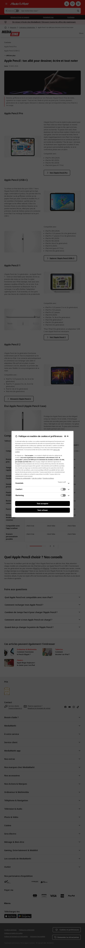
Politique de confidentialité (23, 478)
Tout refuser (42, 510)
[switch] (63, 489)
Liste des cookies (37, 478)
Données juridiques (48, 478)
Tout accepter (42, 503)
